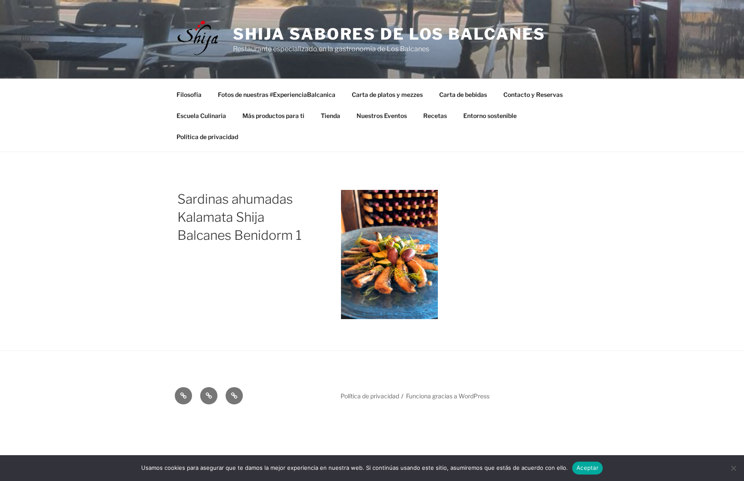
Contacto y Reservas (533, 94)
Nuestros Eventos (381, 115)
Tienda (330, 115)
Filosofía (189, 94)
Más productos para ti (273, 115)
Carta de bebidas (463, 94)
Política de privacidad (207, 136)
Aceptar (587, 467)
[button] (183, 395)
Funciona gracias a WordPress (448, 396)
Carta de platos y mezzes (387, 94)
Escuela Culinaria (201, 115)
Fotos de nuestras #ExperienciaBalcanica (276, 94)
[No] (733, 468)
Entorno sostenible (490, 115)
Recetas (435, 115)
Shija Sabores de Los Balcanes (389, 34)
